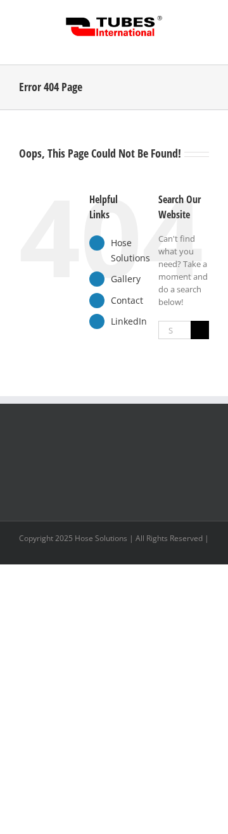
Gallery (126, 279)
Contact (127, 300)
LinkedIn (129, 321)
